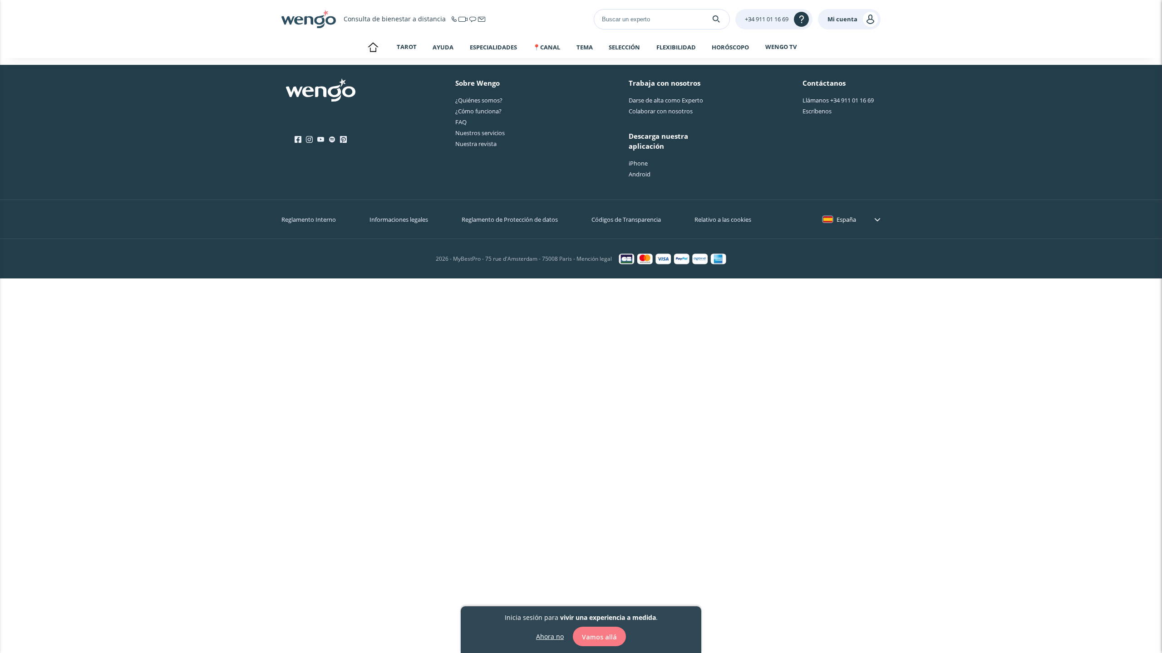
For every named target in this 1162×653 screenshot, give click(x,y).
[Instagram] (309, 140)
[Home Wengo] (320, 91)
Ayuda (443, 47)
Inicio (373, 48)
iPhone (638, 163)
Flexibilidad (676, 47)
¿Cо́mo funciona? (478, 111)
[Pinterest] (343, 140)
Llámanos (838, 100)
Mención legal (594, 259)
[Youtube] (320, 140)
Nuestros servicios (480, 133)
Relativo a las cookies (722, 219)
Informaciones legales (398, 219)
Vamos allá (599, 636)
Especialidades (493, 47)
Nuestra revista (476, 144)
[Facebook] (298, 140)
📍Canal (546, 47)
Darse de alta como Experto (666, 100)
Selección (624, 47)
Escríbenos (817, 111)
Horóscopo (730, 47)
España (846, 219)
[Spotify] (332, 140)
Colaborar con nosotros (661, 111)
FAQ (461, 122)
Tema (584, 47)
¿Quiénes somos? (478, 100)
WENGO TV (781, 47)
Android (639, 174)
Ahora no (550, 636)
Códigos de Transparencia (626, 219)
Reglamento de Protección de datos (510, 219)
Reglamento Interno (308, 219)
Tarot (407, 47)
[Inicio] (308, 19)
